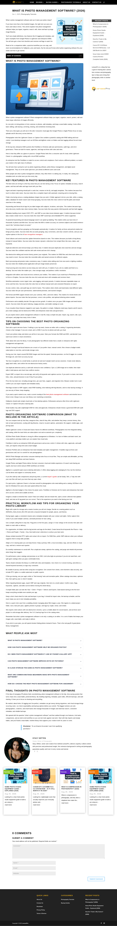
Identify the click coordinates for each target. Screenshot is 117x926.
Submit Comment (96, 879)
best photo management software (57, 394)
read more (8, 805)
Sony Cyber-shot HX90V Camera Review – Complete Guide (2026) (101, 56)
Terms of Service (41, 913)
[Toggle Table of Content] (80, 55)
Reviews (39, 2)
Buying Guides (52, 2)
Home (32, 2)
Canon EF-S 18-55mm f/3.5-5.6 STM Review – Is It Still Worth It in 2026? (101, 48)
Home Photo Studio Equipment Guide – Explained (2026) (99, 33)
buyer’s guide (52, 476)
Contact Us (96, 2)
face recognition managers (33, 234)
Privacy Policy (41, 910)
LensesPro (25, 923)
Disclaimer (40, 906)
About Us (86, 2)
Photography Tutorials (71, 2)
